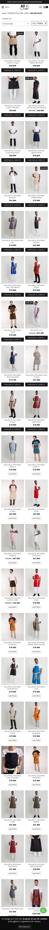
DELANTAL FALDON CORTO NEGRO (13, 107)
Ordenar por (6, 19)
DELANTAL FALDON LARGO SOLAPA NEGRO (36, 107)
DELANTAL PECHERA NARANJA (36, 732)
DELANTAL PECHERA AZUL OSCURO (12, 777)
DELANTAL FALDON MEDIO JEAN (36, 152)
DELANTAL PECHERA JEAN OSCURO (12, 376)
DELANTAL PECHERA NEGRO (36, 241)
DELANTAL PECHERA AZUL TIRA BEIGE (12, 286)
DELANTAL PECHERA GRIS (12, 909)
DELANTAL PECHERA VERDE (36, 821)
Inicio (4, 13)
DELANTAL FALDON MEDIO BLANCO (36, 62)
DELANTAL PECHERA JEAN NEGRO (12, 688)
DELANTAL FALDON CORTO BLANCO (13, 152)
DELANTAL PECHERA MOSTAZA (12, 643)
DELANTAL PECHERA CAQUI (12, 421)
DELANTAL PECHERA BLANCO (12, 197)
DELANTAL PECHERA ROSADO (12, 555)
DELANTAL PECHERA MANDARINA (36, 197)
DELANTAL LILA (36, 330)
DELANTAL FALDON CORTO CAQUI (13, 62)
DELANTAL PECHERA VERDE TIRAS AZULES (36, 643)
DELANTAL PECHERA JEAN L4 (36, 466)
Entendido (24, 927)
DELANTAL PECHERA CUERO (36, 910)
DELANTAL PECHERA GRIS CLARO (36, 376)
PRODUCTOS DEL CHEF (18, 13)
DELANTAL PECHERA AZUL (36, 688)
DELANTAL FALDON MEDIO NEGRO (36, 865)
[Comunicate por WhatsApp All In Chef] (43, 910)
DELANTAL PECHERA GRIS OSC (12, 241)
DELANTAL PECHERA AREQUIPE (36, 777)
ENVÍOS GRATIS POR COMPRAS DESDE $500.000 (24, 2)
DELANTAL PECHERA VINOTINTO (36, 421)
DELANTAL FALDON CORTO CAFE (13, 599)
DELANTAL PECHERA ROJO (36, 286)
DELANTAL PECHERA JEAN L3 (12, 466)
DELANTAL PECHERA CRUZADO (36, 555)
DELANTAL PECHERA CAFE (12, 331)
